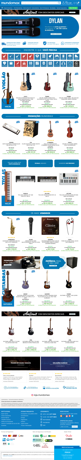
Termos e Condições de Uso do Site (10, 423)
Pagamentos (24, 419)
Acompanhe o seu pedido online (29, 413)
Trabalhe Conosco (6, 419)
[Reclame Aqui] (38, 440)
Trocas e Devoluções (26, 425)
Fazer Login (68, 2)
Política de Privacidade (7, 421)
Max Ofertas (73, 8)
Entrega (23, 417)
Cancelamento (24, 415)
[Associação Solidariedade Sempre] (45, 445)
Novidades (52, 8)
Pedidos (23, 421)
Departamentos (8, 8)
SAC (44, 425)
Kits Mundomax (18, 8)
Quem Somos (4, 413)
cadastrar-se (69, 4)
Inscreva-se (74, 426)
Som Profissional (44, 8)
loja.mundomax (41, 395)
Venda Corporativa (62, 8)
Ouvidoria (3, 425)
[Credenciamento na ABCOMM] (52, 436)
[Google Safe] (44, 436)
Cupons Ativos (24, 423)
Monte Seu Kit (27, 8)
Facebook (46, 422)
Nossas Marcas (5, 417)
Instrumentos (35, 8)
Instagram (46, 419)
